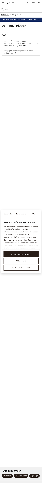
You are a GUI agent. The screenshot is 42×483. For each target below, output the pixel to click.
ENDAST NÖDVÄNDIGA (21, 268)
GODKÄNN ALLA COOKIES (21, 254)
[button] (7, 476)
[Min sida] (28, 3)
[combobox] (23, 9)
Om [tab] (33, 213)
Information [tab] (21, 213)
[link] (28, 3)
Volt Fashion (5, 15)
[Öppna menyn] (3, 3)
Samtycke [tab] (8, 213)
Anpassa (20, 261)
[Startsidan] (11, 3)
